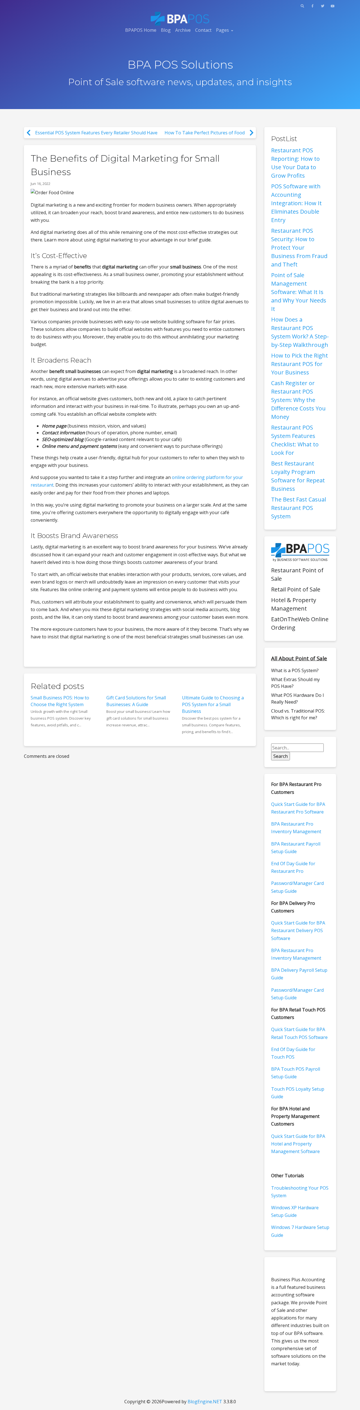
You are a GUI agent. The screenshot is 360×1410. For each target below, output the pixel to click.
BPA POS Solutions (180, 64)
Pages (222, 30)
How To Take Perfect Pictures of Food (205, 133)
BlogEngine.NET (205, 1401)
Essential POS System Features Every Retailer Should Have (96, 133)
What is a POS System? (295, 670)
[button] (302, 6)
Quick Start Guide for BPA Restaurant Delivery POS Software (298, 930)
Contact (203, 30)
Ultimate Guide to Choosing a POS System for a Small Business (213, 704)
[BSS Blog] (180, 19)
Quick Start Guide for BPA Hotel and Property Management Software (298, 1143)
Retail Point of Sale (295, 589)
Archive (183, 30)
